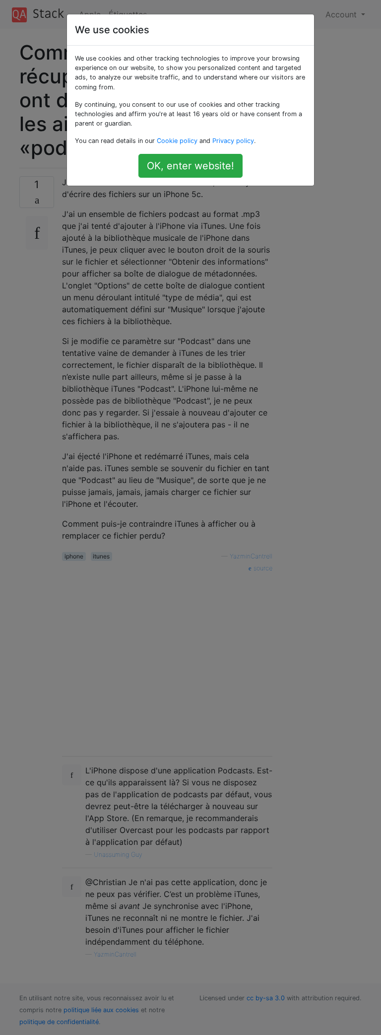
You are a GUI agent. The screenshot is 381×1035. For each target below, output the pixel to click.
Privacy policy (233, 140)
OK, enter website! (190, 166)
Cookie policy (177, 140)
